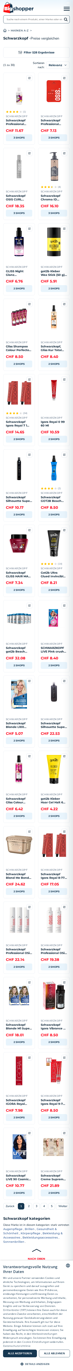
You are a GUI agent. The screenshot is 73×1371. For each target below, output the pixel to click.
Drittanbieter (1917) (15, 1310)
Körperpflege (30, 1233)
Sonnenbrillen (13, 1242)
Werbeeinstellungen (44, 1333)
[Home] (7, 30)
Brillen (29, 1229)
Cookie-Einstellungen (35, 1341)
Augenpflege (13, 1229)
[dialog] (36, 1315)
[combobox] (68, 1266)
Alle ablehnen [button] (54, 1353)
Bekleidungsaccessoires (40, 1237)
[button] (36, 1364)
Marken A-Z (20, 30)
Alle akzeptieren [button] (20, 1353)
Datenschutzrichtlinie (16, 1345)
